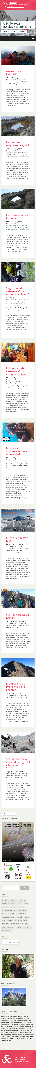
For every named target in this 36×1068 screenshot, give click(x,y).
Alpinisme (18, 80)
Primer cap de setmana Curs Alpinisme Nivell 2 (17, 371)
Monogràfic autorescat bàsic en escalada (17, 451)
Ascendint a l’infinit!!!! (14, 72)
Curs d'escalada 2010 (20, 910)
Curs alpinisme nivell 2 (13, 382)
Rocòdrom (17, 155)
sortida (8, 157)
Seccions (4, 6)
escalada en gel (17, 384)
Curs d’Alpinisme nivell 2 (17, 539)
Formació (14, 306)
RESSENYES (10, 84)
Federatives (5, 917)
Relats (16, 777)
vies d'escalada (24, 157)
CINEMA (20, 903)
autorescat (24, 224)
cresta (23, 80)
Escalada (9, 82)
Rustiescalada (15, 924)
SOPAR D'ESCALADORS (8, 927)
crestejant (14, 302)
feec (24, 384)
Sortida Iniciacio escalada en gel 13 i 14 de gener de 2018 (18, 763)
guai (19, 82)
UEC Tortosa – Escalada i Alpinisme (17, 25)
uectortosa (24, 84)
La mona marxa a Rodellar (17, 216)
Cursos (13, 304)
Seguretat (17, 84)
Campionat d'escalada (9, 903)
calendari (24, 151)
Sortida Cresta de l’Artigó (17, 616)
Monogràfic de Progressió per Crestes (15, 687)
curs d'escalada (23, 462)
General (14, 82)
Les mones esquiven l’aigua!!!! (17, 143)
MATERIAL (24, 82)
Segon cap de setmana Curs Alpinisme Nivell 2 (17, 291)
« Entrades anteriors (9, 814)
